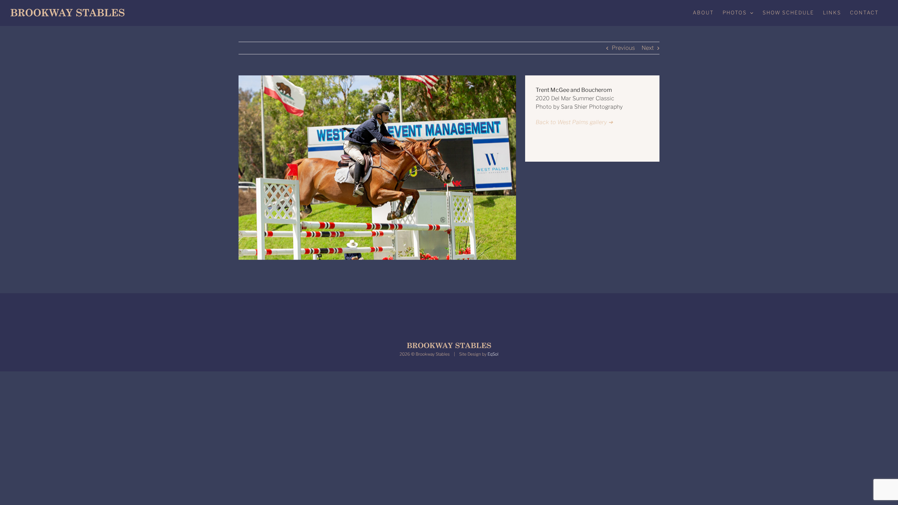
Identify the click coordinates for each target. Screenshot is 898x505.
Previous (623, 48)
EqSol (493, 354)
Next (648, 48)
